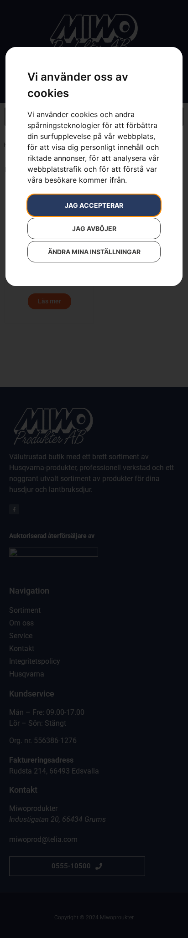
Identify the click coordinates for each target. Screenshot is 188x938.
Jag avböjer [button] (94, 228)
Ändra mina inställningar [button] (94, 252)
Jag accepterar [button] (94, 205)
